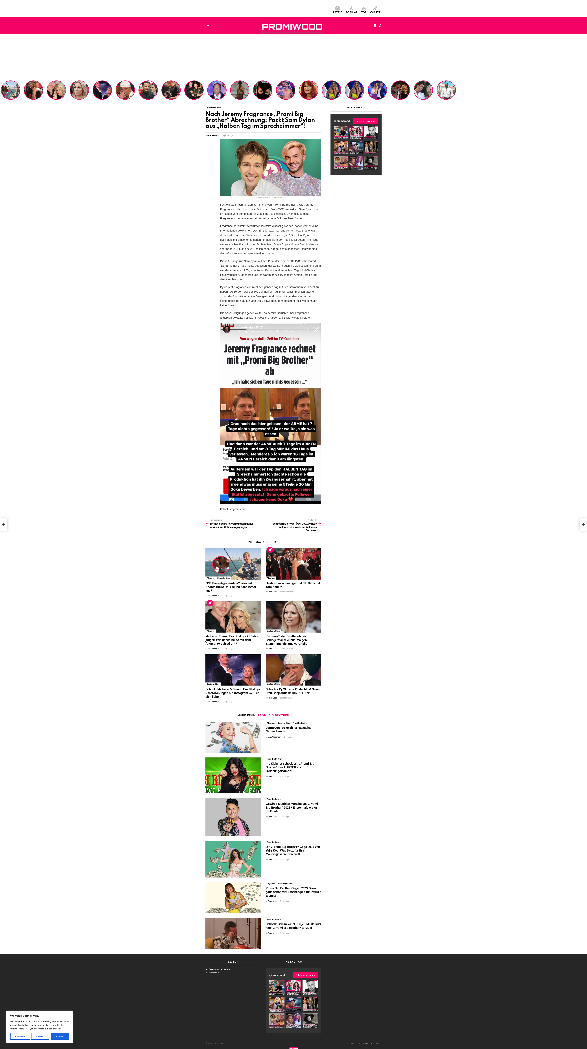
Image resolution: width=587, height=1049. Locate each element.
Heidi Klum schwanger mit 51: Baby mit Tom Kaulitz (33, 94)
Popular (352, 12)
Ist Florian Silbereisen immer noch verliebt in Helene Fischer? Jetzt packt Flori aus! (400, 92)
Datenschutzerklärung (219, 969)
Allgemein (211, 578)
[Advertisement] (293, 56)
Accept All (60, 1036)
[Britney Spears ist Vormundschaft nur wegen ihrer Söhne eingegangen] (3, 524)
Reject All (40, 1036)
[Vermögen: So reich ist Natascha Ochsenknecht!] (233, 737)
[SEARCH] (380, 25)
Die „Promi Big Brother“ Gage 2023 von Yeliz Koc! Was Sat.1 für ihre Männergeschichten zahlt (293, 850)
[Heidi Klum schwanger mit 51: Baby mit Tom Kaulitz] (293, 564)
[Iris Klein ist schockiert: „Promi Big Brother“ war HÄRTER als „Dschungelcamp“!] (233, 775)
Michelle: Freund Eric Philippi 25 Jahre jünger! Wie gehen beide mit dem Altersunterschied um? (56, 91)
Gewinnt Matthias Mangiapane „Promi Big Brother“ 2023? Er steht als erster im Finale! (292, 807)
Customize (20, 1036)
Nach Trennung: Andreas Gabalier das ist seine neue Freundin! (148, 94)
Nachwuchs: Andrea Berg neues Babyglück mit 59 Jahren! (308, 94)
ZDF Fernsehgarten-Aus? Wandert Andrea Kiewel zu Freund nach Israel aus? (10, 92)
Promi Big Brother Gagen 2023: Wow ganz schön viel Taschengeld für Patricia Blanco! (293, 892)
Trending (270, 550)
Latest (337, 12)
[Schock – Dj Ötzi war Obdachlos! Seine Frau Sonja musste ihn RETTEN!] (293, 670)
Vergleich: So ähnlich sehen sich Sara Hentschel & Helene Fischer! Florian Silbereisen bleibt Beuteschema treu (331, 89)
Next (585, 90)
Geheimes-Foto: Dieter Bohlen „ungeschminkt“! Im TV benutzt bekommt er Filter (263, 93)
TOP (363, 12)
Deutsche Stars (223, 578)
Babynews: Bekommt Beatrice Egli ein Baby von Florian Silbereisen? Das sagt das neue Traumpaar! (423, 91)
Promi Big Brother (273, 715)
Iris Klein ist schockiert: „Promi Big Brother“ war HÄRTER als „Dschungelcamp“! (290, 767)
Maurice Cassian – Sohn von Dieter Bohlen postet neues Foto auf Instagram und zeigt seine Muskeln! (239, 91)
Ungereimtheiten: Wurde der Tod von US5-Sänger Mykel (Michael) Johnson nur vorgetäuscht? (446, 92)
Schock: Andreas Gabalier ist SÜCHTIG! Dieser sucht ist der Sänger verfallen (171, 93)
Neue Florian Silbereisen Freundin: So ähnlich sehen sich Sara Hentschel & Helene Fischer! (353, 91)
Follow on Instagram (366, 121)
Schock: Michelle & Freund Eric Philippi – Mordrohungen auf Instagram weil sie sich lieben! (102, 91)
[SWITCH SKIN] (374, 25)
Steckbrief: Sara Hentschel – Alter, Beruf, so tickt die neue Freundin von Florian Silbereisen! (377, 92)
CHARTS (375, 12)
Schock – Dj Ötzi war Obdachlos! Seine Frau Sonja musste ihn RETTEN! (124, 93)
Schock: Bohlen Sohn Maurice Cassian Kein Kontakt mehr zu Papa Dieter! (216, 93)
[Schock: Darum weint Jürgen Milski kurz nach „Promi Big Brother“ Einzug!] (233, 933)
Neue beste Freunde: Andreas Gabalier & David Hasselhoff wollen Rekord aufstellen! (194, 92)
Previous (1, 90)
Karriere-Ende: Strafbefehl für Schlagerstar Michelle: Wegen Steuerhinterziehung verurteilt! (79, 92)
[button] (341, 132)
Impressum (214, 972)
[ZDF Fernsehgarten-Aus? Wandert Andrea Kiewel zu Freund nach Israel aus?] (233, 564)
